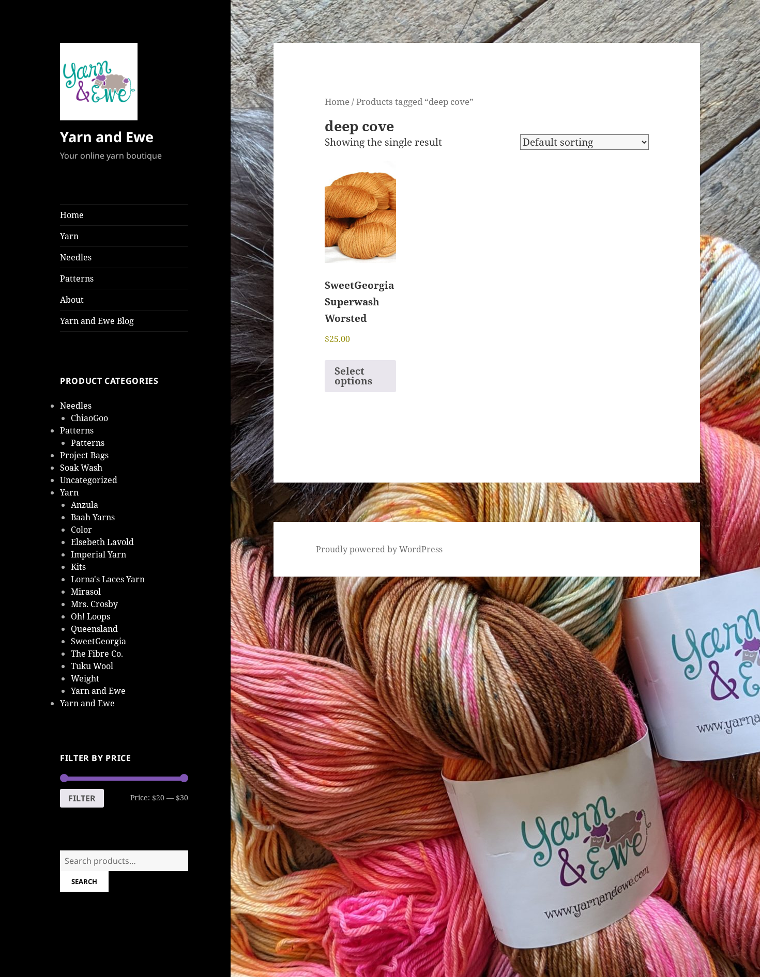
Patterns (77, 278)
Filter (82, 798)
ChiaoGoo (89, 418)
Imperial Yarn (98, 554)
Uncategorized (88, 480)
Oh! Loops (90, 616)
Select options (353, 375)
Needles (76, 257)
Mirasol (86, 591)
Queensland (94, 628)
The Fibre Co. (97, 653)
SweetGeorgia (98, 641)
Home (72, 215)
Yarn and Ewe (107, 136)
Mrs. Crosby (94, 604)
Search (84, 881)
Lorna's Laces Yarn (108, 579)
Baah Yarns (93, 517)
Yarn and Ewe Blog (97, 321)
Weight (85, 678)
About (72, 299)
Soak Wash (81, 467)
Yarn (69, 236)
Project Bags (84, 455)
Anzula (84, 504)
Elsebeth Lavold (102, 542)
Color (81, 529)
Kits (78, 566)
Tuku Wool (92, 666)
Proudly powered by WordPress (379, 549)
